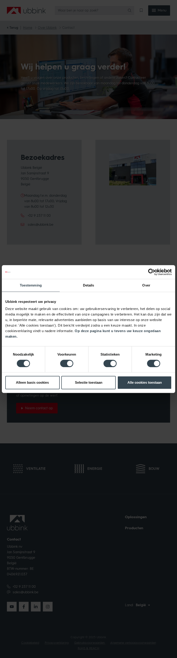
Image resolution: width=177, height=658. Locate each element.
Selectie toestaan (88, 382)
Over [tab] (146, 285)
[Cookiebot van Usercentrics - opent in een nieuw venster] (151, 272)
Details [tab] (88, 285)
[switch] (66, 363)
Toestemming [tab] (31, 285)
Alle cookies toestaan (144, 382)
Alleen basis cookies (32, 382)
